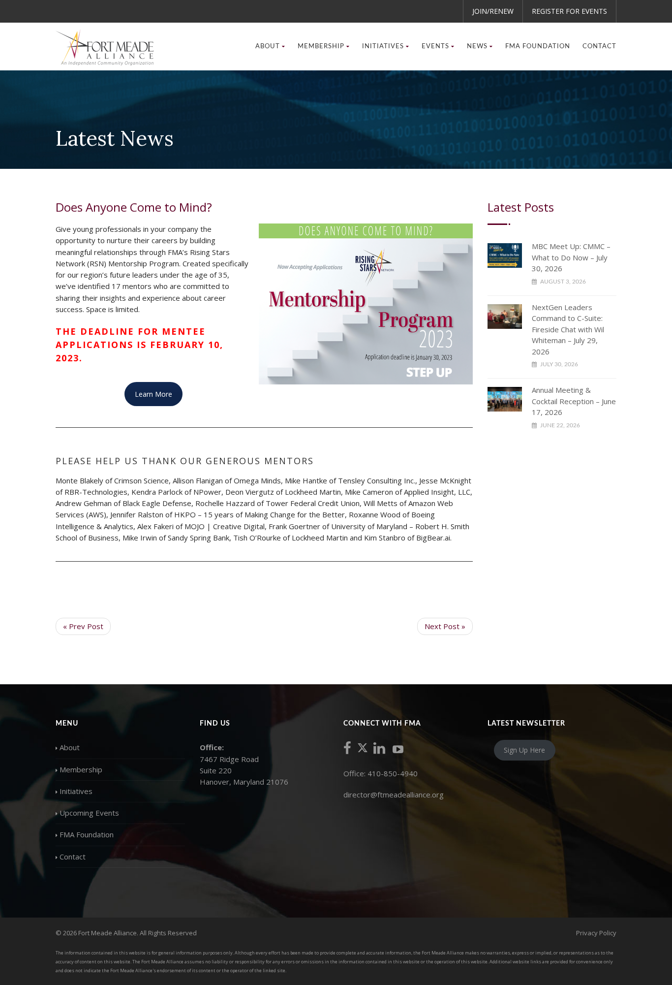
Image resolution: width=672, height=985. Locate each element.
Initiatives (76, 791)
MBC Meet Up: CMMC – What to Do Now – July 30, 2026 (571, 257)
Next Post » (445, 626)
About (70, 747)
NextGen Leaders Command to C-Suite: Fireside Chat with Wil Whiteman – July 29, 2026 (568, 329)
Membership (81, 769)
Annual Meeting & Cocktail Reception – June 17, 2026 (574, 401)
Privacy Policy (596, 932)
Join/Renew (493, 11)
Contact (599, 46)
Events (435, 46)
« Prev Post (83, 626)
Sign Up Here (524, 750)
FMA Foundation (537, 46)
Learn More (153, 394)
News (477, 46)
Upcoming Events (89, 813)
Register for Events (569, 11)
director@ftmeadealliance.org (393, 794)
